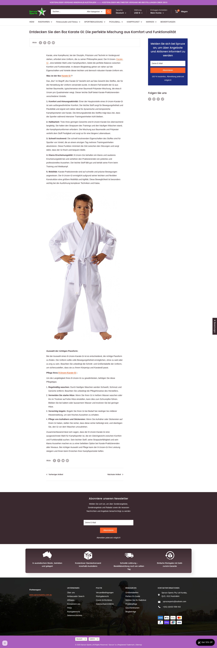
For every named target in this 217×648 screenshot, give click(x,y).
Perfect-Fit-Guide (132, 596)
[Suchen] (108, 11)
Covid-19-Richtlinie (104, 600)
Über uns (71, 593)
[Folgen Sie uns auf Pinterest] (158, 99)
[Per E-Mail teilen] (53, 42)
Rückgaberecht (73, 612)
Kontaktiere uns (73, 604)
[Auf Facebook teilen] (40, 42)
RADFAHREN (44, 22)
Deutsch (79, 639)
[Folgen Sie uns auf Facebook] (149, 99)
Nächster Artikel (114, 474)
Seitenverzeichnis (74, 615)
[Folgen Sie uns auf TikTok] (162, 99)
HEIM (31, 22)
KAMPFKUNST (133, 22)
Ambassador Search (75, 596)
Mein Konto (156, 13)
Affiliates (70, 600)
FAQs (69, 608)
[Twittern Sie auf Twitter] (49, 42)
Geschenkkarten (132, 608)
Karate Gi (66, 76)
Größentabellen (131, 593)
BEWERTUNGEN (167, 22)
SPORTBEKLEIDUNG (93, 22)
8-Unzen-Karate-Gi (67, 373)
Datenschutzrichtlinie (105, 604)
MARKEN (150, 22)
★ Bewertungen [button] (215, 326)
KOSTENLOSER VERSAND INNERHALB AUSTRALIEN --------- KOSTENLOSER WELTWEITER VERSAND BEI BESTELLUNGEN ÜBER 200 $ (108, 2)
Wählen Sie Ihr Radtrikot (135, 600)
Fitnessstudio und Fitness (67, 22)
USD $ (92, 639)
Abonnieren (168, 70)
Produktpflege (131, 604)
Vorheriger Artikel (56, 474)
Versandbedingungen (104, 593)
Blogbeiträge (130, 612)
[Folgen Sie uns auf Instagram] (154, 99)
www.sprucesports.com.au (40, 595)
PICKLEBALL (114, 22)
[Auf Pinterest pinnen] (44, 42)
